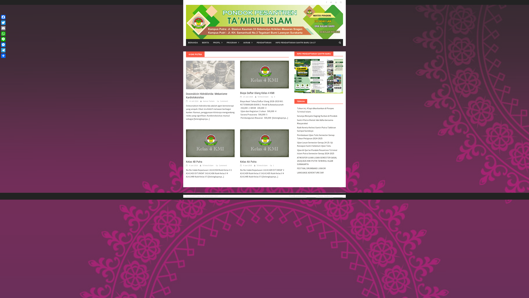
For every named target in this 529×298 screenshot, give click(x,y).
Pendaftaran (264, 42)
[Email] (3, 28)
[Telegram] (3, 50)
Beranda (193, 42)
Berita (205, 42)
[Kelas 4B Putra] (210, 143)
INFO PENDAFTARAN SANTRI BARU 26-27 (296, 42)
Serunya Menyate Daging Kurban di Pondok (317, 116)
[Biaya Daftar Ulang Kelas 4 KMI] (264, 74)
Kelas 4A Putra (248, 161)
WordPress (311, 196)
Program (232, 42)
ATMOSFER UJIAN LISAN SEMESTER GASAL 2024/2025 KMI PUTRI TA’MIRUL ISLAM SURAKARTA (317, 161)
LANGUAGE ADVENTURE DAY (310, 172)
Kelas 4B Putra (194, 161)
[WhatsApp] (3, 33)
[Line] (3, 39)
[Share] (3, 55)
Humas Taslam (208, 101)
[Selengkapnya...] (202, 119)
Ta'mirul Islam (263, 96)
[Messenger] (3, 44)
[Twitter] (3, 22)
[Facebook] (3, 17)
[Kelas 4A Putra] (264, 143)
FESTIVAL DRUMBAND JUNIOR (311, 168)
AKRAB (246, 42)
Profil (216, 42)
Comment (224, 101)
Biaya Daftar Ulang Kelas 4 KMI (257, 93)
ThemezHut (338, 196)
